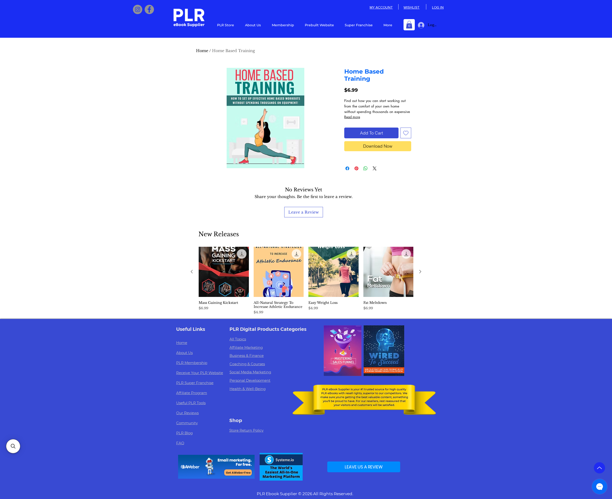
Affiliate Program (191, 393)
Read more (352, 117)
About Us (184, 352)
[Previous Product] (192, 271)
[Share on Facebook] (347, 168)
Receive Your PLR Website (199, 372)
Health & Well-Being (248, 388)
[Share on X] (374, 168)
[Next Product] (420, 271)
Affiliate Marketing (246, 347)
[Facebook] (149, 9)
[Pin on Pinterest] (356, 168)
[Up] (599, 467)
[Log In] (420, 25)
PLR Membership (191, 362)
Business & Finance (247, 355)
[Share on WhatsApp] (365, 168)
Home (202, 50)
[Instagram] (137, 9)
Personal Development (250, 380)
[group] (306, 281)
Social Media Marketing (250, 372)
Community (187, 423)
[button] (409, 24)
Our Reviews (187, 413)
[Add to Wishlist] (405, 133)
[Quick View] (224, 272)
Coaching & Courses (247, 364)
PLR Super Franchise (194, 383)
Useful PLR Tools (191, 403)
